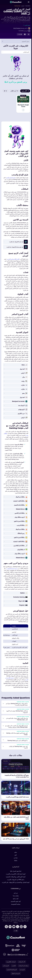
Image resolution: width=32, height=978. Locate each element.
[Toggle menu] (28, 2)
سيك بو (16, 858)
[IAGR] (24, 945)
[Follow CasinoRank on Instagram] (21, 926)
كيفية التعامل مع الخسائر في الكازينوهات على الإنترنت (16, 882)
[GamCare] (9, 945)
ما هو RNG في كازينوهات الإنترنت (15, 879)
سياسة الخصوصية (15, 904)
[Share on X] (28, 34)
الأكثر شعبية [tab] (24, 91)
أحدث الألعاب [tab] (13, 91)
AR (16, 930)
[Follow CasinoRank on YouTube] (13, 926)
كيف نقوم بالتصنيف (16, 901)
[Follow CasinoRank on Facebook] (25, 926)
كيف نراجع (15, 898)
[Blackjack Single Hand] (23, 104)
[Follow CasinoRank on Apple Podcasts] (6, 926)
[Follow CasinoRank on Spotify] (10, 926)
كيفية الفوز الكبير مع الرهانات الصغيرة (15, 877)
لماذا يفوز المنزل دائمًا (15, 871)
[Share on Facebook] (24, 34)
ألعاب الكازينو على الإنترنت (13, 259)
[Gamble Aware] (18, 954)
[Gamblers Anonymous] (18, 945)
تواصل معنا (16, 896)
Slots (15, 860)
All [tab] (4, 91)
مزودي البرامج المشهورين (12, 568)
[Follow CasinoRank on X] (17, 926)
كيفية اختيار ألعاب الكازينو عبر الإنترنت (15, 874)
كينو (16, 855)
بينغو (16, 852)
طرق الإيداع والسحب (10, 177)
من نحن (16, 893)
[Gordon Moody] (16, 950)
